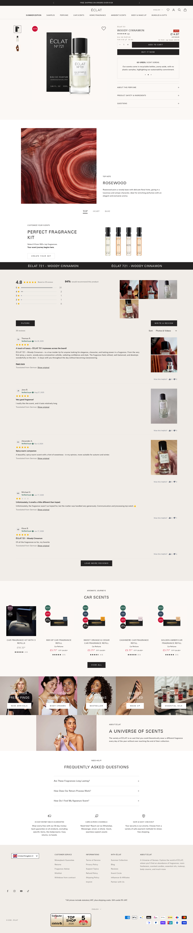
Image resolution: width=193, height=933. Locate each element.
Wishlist (58, 873)
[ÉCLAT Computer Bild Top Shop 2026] (70, 920)
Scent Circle (116, 873)
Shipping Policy (92, 877)
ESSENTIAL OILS (173, 706)
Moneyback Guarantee (64, 860)
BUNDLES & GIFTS (159, 15)
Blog (113, 864)
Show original (43, 367)
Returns (58, 864)
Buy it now (148, 52)
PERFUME (64, 15)
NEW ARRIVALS (19, 706)
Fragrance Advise (62, 869)
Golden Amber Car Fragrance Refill (171, 641)
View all (96, 665)
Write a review (164, 323)
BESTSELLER (96, 706)
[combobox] (25, 856)
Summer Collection (119, 860)
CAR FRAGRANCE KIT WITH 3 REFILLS (21, 641)
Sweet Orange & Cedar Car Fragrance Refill (96, 641)
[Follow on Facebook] (7, 891)
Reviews (114, 869)
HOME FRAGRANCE (98, 15)
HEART (96, 211)
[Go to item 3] (17, 48)
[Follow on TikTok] (28, 891)
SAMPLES (50, 15)
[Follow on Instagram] (14, 891)
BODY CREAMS (58, 706)
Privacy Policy (92, 864)
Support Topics (92, 869)
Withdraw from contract (65, 877)
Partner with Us (117, 882)
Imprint (89, 882)
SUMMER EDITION (33, 15)
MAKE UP (135, 706)
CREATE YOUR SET (41, 256)
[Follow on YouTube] (21, 891)
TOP (85, 211)
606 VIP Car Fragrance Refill (58, 641)
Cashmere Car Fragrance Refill (134, 641)
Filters (25, 323)
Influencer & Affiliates (120, 877)
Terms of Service (93, 860)
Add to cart (155, 45)
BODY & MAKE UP (138, 15)
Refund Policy (92, 873)
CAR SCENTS (78, 15)
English (156, 10)
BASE (107, 211)
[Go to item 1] (17, 29)
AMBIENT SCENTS (118, 15)
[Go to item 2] (17, 38)
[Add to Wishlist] (104, 28)
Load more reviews (96, 563)
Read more (20, 364)
